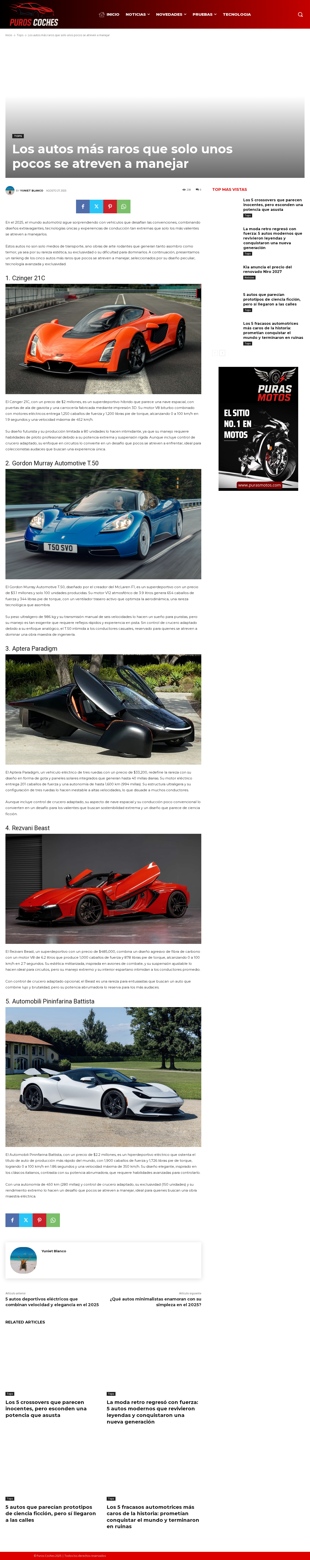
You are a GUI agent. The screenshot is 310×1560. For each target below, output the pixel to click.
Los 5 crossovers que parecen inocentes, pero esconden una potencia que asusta (46, 1408)
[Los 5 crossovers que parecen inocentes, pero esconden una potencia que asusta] (52, 1362)
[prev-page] (215, 353)
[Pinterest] (110, 206)
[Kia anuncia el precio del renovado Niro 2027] (226, 273)
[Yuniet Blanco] (10, 190)
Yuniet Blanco (31, 190)
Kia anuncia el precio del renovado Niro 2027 (267, 269)
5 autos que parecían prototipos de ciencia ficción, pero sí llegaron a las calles (50, 1513)
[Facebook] (83, 206)
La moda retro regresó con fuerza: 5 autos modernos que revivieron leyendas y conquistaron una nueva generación (272, 238)
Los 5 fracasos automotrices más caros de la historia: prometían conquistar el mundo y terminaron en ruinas (153, 1517)
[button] (300, 14)
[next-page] (222, 353)
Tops (20, 35)
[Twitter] (96, 206)
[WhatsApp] (123, 206)
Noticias (249, 277)
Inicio (8, 35)
